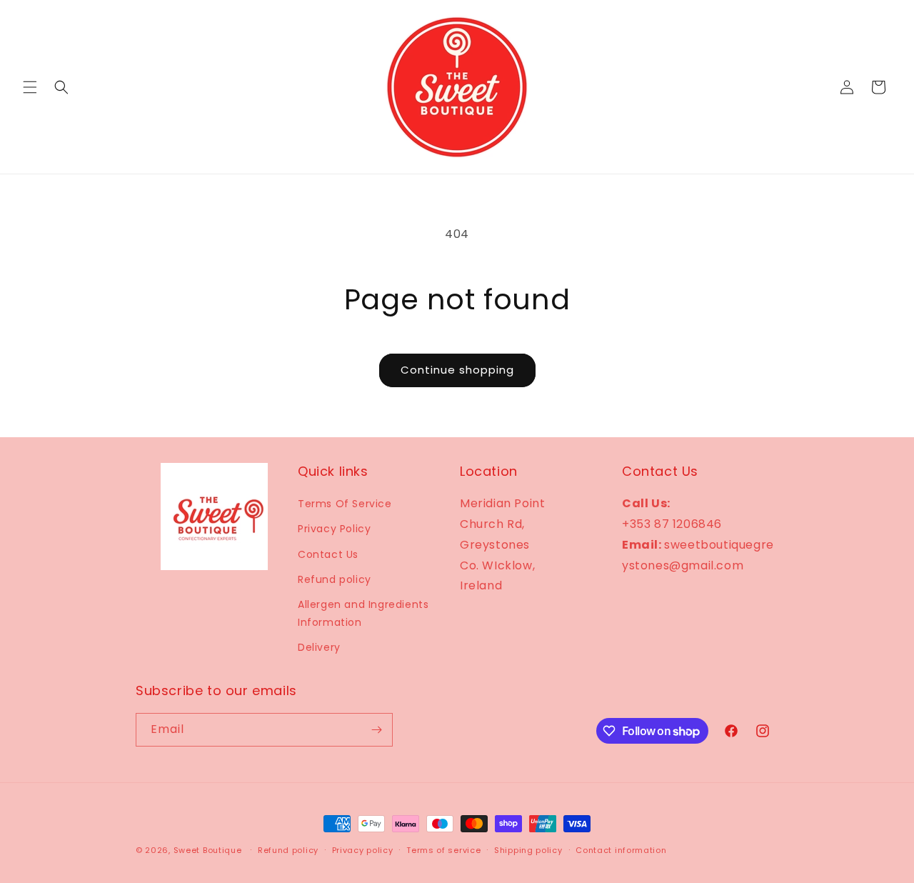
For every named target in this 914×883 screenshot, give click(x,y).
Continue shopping (457, 369)
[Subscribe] (376, 730)
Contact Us (328, 554)
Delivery (319, 647)
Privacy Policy (334, 529)
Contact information (621, 850)
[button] (30, 87)
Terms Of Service (345, 504)
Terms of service (443, 850)
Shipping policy (528, 850)
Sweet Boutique (208, 850)
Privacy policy (362, 850)
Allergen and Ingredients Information (363, 613)
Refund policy (334, 579)
